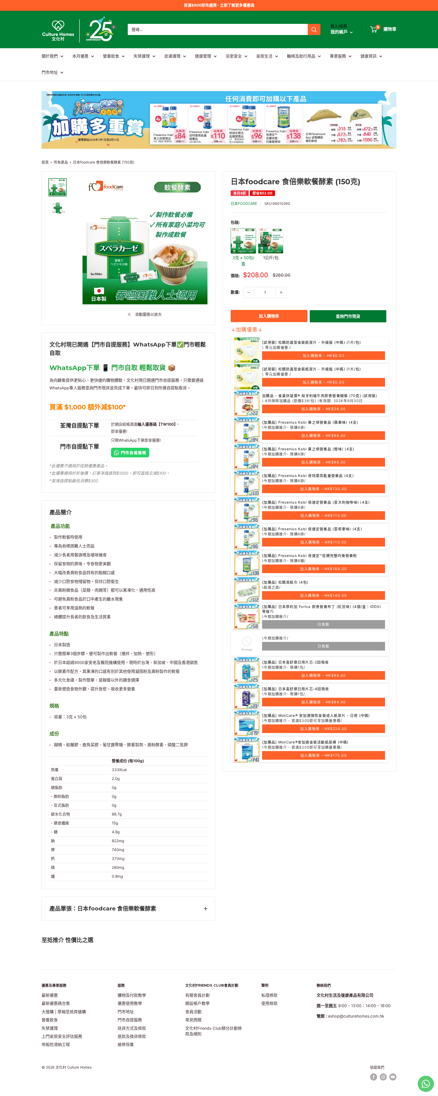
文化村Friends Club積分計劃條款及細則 (213, 1031)
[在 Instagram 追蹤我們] (383, 1077)
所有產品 (61, 162)
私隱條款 (269, 995)
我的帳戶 (340, 32)
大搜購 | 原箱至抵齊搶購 (64, 1011)
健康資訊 (368, 56)
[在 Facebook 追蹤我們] (373, 1077)
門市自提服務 (130, 1019)
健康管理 (203, 56)
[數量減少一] (248, 292)
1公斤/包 (271, 257)
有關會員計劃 (197, 995)
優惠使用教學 (130, 1003)
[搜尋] (314, 29)
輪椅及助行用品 (301, 56)
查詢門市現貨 (348, 316)
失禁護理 (142, 56)
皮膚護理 (172, 56)
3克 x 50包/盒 (243, 260)
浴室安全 (234, 56)
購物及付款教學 (132, 995)
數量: (235, 292)
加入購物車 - (324, 355)
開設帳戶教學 (197, 1003)
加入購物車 (269, 316)
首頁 (45, 162)
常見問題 (193, 1019)
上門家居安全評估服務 (62, 1036)
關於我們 (50, 56)
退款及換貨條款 (132, 1036)
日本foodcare (244, 203)
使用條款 (269, 1003)
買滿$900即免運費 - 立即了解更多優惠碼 (219, 5)
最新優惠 (50, 995)
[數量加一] (281, 292)
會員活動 (193, 1011)
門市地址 (50, 72)
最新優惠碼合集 (56, 1003)
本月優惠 (80, 56)
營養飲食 (111, 56)
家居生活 (264, 56)
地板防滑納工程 (56, 1044)
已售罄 (324, 624)
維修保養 (126, 1044)
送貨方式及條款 (132, 1028)
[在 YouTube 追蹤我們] (392, 1077)
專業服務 (338, 56)
